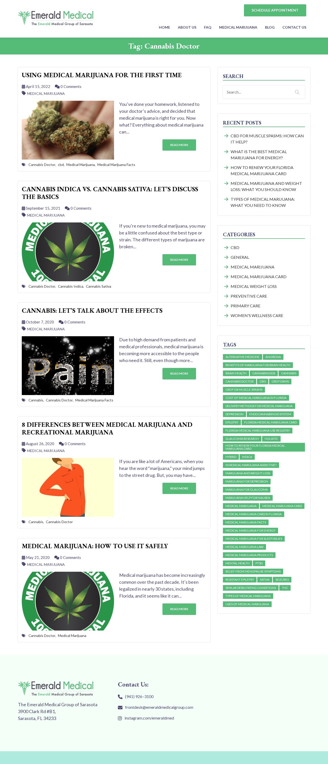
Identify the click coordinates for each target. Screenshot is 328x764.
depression (234, 414)
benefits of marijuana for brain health (257, 365)
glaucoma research (242, 439)
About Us (187, 27)
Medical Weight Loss (254, 286)
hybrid (230, 457)
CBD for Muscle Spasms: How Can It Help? (267, 138)
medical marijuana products (249, 555)
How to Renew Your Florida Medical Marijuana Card (262, 170)
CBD (235, 247)
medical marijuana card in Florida (253, 514)
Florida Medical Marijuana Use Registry (257, 430)
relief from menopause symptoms (253, 571)
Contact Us (294, 27)
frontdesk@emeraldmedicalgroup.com (159, 707)
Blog (270, 27)
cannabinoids (263, 373)
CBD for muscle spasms (243, 389)
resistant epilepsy (239, 579)
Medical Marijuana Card (258, 276)
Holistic (271, 439)
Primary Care (245, 305)
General (240, 257)
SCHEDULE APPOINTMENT (275, 10)
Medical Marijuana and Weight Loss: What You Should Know (266, 186)
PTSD (259, 563)
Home (164, 27)
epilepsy (231, 422)
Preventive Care (249, 296)
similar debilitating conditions (250, 588)
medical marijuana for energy (250, 530)
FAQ (207, 27)
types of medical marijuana (248, 596)
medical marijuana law (244, 547)
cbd (61, 164)
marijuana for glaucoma (246, 489)
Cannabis (35, 400)
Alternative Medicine (242, 357)
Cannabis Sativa (98, 286)
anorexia (273, 357)
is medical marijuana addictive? (250, 465)
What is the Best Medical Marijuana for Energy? (259, 154)
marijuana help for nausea (247, 498)
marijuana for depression (246, 481)
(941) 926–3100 (139, 696)
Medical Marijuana (46, 93)
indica (247, 457)
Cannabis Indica (70, 286)
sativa (265, 579)
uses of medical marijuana (247, 604)
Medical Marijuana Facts (116, 164)
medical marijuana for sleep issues (253, 539)
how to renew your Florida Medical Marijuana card (255, 447)
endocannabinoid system (270, 414)
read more (179, 145)
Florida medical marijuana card (270, 422)
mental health (237, 563)
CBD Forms (280, 381)
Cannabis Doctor (41, 164)
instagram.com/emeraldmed (149, 717)
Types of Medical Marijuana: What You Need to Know (263, 202)
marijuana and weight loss (247, 473)
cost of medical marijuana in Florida (255, 398)
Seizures (282, 579)
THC (285, 588)
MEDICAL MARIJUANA (238, 27)
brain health (236, 373)
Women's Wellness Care (257, 315)
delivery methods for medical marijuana (259, 406)
